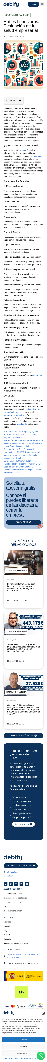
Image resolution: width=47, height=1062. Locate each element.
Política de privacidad (26, 1059)
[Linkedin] (27, 884)
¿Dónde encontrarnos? (13, 911)
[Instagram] (11, 884)
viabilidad (21, 424)
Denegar (23, 1046)
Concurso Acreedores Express (16, 898)
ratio (24, 150)
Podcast (7, 935)
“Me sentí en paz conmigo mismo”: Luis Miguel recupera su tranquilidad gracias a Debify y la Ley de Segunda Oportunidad (23, 443)
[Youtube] (21, 884)
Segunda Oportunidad (13, 893)
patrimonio (38, 375)
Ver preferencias (23, 1053)
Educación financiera (17, 15)
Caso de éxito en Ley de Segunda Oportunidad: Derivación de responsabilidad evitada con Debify (22, 470)
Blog (5, 930)
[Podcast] (16, 884)
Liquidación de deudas (13, 902)
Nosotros (7, 922)
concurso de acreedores (15, 415)
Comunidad (8, 926)
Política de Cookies (11, 1059)
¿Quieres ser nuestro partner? (16, 943)
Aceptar (23, 1040)
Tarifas (6, 906)
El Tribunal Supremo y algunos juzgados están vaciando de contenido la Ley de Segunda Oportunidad (21, 434)
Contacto (7, 939)
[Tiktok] (5, 884)
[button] (43, 1013)
